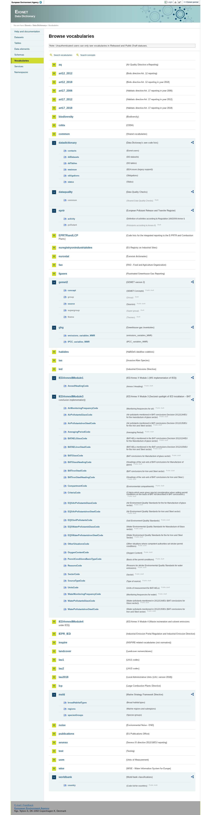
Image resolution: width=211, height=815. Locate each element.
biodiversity (66, 116)
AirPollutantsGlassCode (80, 415)
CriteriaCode (74, 492)
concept (72, 290)
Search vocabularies (63, 55)
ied (60, 369)
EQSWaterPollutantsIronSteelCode (85, 535)
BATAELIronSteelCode (79, 447)
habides (64, 351)
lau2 (61, 668)
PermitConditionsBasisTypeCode (84, 559)
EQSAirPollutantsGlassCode (82, 503)
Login (170, 2)
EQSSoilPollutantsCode (80, 520)
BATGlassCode (75, 455)
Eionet (27, 25)
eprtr (62, 210)
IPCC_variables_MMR (79, 342)
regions (71, 709)
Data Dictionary (39, 25)
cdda (62, 125)
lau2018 (63, 677)
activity (71, 219)
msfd (62, 694)
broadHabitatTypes (77, 702)
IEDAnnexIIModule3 (71, 396)
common (64, 134)
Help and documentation (27, 31)
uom (61, 759)
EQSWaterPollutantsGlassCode (84, 526)
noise (62, 725)
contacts (72, 151)
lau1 (61, 659)
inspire (63, 642)
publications (66, 733)
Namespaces (21, 72)
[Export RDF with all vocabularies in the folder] (192, 143)
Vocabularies (21, 60)
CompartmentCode (77, 486)
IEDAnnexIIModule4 (71, 621)
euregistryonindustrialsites (75, 247)
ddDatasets (73, 157)
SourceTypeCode (76, 581)
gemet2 (63, 282)
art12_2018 (65, 82)
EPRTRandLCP (68, 235)
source (71, 304)
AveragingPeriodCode (79, 432)
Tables (17, 43)
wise (61, 768)
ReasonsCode (75, 565)
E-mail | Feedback (23, 805)
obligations (73, 175)
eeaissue (72, 169)
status (71, 182)
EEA (28, 2)
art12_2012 (65, 73)
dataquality (66, 192)
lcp (60, 685)
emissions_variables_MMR (81, 335)
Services (18, 66)
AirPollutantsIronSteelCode (82, 423)
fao (61, 264)
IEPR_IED (65, 633)
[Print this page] (176, 2)
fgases (63, 273)
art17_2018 (65, 108)
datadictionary (68, 142)
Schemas (19, 54)
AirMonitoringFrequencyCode (83, 408)
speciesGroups (75, 715)
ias (60, 360)
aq (60, 64)
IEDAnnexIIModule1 (71, 377)
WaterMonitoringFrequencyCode (84, 594)
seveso (63, 742)
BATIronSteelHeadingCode (81, 477)
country (71, 785)
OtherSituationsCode (78, 544)
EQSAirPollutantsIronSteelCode (84, 511)
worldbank (65, 777)
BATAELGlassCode (77, 438)
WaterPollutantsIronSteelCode (83, 609)
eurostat (64, 256)
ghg (61, 327)
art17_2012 (65, 99)
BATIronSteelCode (77, 471)
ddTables (72, 163)
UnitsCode (73, 587)
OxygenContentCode (78, 552)
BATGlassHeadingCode (79, 462)
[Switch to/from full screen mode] (180, 2)
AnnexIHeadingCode (78, 386)
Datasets (19, 37)
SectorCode (74, 574)
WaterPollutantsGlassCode (81, 601)
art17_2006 (65, 90)
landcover (65, 651)
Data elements (22, 49)
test (61, 751)
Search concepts (87, 55)
